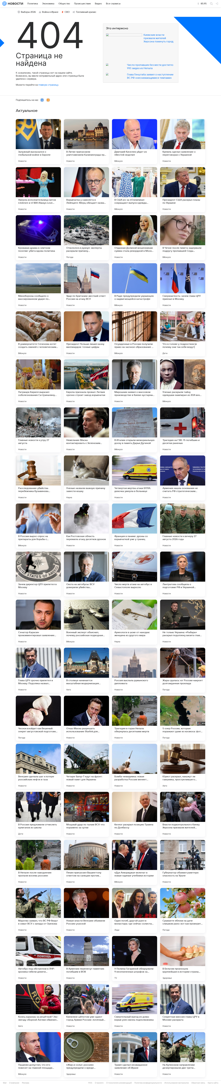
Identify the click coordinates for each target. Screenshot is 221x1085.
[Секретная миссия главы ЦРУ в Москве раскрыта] (182, 1006)
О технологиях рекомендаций (119, 1083)
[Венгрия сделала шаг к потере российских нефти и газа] (38, 766)
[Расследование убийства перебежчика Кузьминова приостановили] (38, 478)
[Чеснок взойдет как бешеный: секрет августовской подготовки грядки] (38, 718)
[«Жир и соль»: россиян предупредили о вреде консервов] (86, 1054)
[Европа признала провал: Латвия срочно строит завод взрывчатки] (86, 381)
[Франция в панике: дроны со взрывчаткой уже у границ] (134, 526)
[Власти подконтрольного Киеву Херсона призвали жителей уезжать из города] (182, 814)
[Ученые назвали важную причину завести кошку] (86, 478)
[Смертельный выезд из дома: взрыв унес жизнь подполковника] (134, 1006)
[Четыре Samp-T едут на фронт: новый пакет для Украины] (86, 766)
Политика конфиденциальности (148, 1083)
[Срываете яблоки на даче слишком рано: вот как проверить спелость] (182, 910)
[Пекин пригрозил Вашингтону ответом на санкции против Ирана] (86, 862)
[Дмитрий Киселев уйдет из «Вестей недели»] (134, 141)
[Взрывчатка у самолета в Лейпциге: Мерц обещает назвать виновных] (86, 189)
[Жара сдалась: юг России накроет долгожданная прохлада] (182, 670)
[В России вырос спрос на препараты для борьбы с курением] (38, 526)
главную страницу (48, 84)
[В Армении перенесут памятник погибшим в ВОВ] (86, 958)
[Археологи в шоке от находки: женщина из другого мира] (134, 622)
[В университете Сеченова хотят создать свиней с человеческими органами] (38, 333)
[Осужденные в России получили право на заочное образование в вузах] (134, 333)
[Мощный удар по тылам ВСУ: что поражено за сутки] (86, 814)
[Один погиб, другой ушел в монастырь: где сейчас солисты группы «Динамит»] (134, 910)
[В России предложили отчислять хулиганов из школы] (38, 814)
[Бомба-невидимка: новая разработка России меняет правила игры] (134, 766)
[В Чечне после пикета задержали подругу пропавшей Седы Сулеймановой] (182, 237)
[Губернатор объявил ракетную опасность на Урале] (182, 862)
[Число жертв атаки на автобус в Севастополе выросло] (134, 574)
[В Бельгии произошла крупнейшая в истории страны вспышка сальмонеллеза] (182, 958)
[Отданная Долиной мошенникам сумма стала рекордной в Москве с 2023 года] (134, 237)
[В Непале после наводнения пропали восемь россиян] (38, 862)
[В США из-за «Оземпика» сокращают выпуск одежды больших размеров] (134, 189)
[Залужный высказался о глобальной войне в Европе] (38, 141)
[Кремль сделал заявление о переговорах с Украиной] (182, 141)
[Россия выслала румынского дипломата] (134, 670)
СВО (67, 12)
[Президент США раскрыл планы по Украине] (182, 189)
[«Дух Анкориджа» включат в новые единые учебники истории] (134, 862)
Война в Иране (50, 12)
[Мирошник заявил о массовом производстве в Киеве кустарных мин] (134, 381)
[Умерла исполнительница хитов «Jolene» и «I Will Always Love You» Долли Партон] (38, 189)
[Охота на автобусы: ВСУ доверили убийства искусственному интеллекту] (86, 574)
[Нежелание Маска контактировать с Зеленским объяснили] (86, 429)
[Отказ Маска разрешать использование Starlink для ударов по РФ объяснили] (86, 718)
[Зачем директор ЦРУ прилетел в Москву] (38, 574)
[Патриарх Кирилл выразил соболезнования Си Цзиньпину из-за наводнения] (38, 381)
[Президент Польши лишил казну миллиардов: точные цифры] (86, 333)
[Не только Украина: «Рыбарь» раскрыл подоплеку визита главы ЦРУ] (182, 622)
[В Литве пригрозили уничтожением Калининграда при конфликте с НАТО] (86, 141)
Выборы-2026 (28, 12)
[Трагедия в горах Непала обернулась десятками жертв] (134, 718)
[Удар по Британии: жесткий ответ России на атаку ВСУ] (86, 285)
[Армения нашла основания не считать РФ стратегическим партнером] (182, 478)
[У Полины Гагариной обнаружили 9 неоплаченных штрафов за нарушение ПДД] (134, 958)
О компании (14, 1083)
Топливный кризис (86, 12)
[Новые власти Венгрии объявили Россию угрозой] (86, 910)
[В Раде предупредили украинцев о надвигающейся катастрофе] (134, 285)
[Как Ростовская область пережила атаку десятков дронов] (86, 526)
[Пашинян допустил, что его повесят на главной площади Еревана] (38, 1054)
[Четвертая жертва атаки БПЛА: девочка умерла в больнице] (134, 478)
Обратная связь (198, 1083)
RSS (90, 1083)
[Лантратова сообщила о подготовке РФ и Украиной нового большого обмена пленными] (182, 574)
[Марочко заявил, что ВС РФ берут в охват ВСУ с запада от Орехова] (38, 910)
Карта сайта (213, 1083)
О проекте (99, 1083)
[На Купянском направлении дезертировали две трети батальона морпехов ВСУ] (182, 1054)
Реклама (25, 1083)
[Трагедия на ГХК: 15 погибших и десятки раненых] (182, 429)
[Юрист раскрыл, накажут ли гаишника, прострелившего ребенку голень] (182, 766)
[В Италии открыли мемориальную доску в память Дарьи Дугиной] (134, 429)
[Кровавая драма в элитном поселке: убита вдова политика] (38, 237)
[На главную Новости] (15, 3)
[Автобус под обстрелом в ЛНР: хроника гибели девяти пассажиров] (38, 958)
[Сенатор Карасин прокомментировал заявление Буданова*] (38, 622)
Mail (4, 1083)
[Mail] (4, 3)
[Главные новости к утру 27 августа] (38, 429)
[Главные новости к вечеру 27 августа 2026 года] (182, 526)
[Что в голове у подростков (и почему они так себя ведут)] (182, 333)
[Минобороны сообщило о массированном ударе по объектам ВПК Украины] (38, 285)
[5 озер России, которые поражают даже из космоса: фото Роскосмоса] (182, 718)
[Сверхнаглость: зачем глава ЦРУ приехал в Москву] (182, 285)
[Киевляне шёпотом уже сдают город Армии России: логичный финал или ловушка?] (86, 1006)
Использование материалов (176, 1083)
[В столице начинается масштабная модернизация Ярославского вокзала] (86, 670)
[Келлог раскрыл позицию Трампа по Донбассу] (134, 814)
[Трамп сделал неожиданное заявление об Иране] (134, 1054)
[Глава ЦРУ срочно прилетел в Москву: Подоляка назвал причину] (38, 670)
